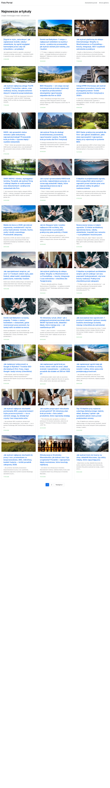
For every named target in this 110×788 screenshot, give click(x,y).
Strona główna (104, 3)
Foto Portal (6, 2)
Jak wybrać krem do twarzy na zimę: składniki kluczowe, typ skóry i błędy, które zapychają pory (91, 457)
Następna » (59, 485)
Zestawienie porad (91, 3)
